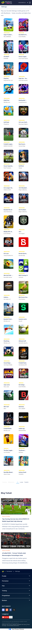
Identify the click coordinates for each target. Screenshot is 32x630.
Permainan (5, 581)
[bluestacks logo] (6, 2)
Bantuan (4, 600)
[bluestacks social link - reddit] (7, 610)
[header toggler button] (30, 2)
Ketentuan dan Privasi (7, 624)
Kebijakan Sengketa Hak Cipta (19, 624)
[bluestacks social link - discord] (3, 610)
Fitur (3, 586)
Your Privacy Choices (18, 629)
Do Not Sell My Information (13, 625)
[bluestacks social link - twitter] (14, 610)
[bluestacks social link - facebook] (10, 610)
